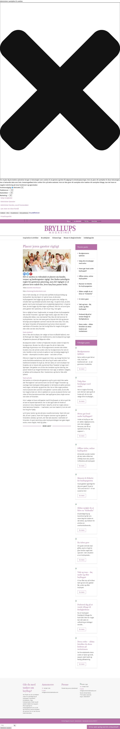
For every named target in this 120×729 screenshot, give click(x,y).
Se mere (81, 369)
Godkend (3, 213)
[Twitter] (27, 273)
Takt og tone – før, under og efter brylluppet (85, 306)
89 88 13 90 (47, 688)
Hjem (69, 221)
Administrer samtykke (6, 728)
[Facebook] (24, 273)
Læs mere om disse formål (10, 209)
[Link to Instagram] (28, 220)
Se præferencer (14, 213)
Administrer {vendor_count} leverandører (15, 205)
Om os (86, 221)
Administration (78, 721)
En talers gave (84, 299)
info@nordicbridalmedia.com (50, 692)
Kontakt (94, 221)
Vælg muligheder (6, 198)
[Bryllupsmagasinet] (60, 229)
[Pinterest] (30, 273)
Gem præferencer (24, 213)
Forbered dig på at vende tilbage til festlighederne (85, 316)
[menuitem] (68, 221)
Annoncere (77, 221)
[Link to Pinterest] (23, 220)
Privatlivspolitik (6, 216)
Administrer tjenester (8, 201)
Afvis (8, 213)
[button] (60, 91)
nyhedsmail (74, 688)
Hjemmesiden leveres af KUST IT (90, 721)
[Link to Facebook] (26, 220)
